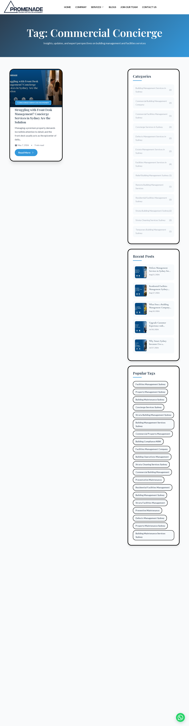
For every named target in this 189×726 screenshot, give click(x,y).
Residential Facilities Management (153, 487)
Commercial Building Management (152, 472)
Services (96, 7)
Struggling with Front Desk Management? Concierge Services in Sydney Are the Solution (33, 116)
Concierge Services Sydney (149, 407)
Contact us (149, 7)
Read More (24, 152)
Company (81, 7)
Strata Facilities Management (150, 502)
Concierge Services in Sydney (33, 103)
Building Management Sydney (150, 495)
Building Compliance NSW (148, 441)
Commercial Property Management (153, 434)
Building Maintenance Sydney (150, 399)
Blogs (112, 7)
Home (67, 7)
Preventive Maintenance (147, 510)
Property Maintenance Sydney (150, 525)
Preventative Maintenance (149, 479)
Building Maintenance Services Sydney (150, 535)
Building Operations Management (152, 457)
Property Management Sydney (150, 392)
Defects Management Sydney (150, 518)
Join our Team (129, 7)
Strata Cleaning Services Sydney (151, 464)
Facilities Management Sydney (150, 384)
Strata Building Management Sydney (153, 415)
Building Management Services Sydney (151, 424)
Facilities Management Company (152, 449)
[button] (180, 717)
